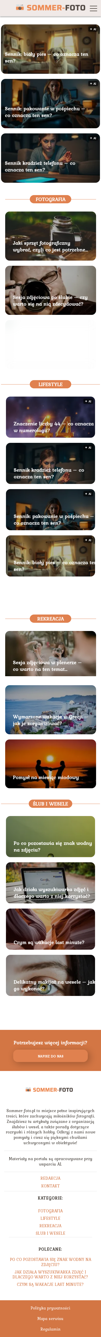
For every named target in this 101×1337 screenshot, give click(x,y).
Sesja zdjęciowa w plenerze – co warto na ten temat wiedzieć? (47, 665)
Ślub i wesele (50, 804)
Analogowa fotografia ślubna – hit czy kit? (49, 354)
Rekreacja (50, 618)
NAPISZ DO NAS (50, 1056)
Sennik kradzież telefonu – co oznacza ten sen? (40, 166)
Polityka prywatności (50, 1308)
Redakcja (50, 1178)
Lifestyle (51, 384)
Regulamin (50, 1329)
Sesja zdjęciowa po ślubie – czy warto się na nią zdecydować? (50, 300)
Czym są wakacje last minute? (49, 942)
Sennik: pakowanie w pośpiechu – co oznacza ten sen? (45, 111)
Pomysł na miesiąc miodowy (46, 777)
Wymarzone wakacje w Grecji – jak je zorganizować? (50, 720)
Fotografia (51, 199)
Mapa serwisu (50, 1318)
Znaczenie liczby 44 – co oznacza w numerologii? (54, 427)
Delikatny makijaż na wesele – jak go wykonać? (54, 985)
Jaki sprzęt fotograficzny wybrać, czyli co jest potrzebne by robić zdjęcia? (49, 246)
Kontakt (50, 1186)
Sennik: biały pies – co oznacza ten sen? (46, 57)
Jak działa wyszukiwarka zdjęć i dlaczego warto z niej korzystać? (52, 892)
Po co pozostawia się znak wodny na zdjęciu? (53, 846)
